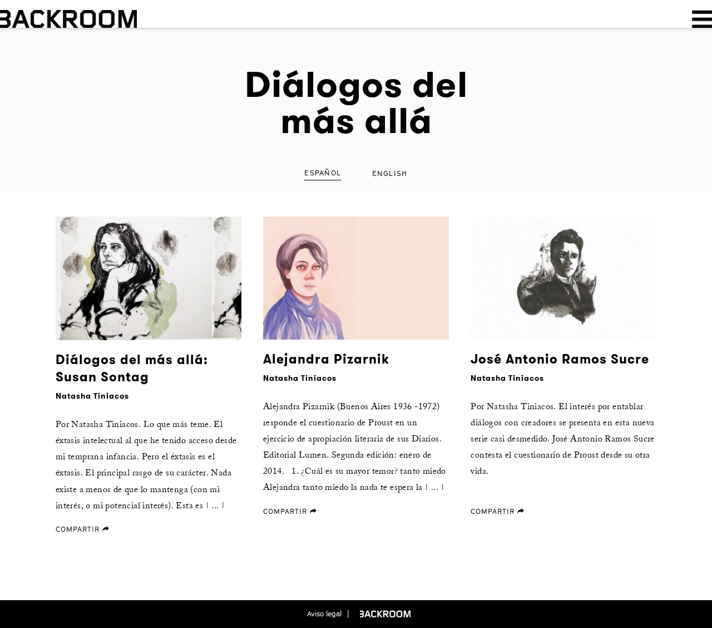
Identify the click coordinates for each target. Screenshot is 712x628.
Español (322, 172)
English (390, 173)
